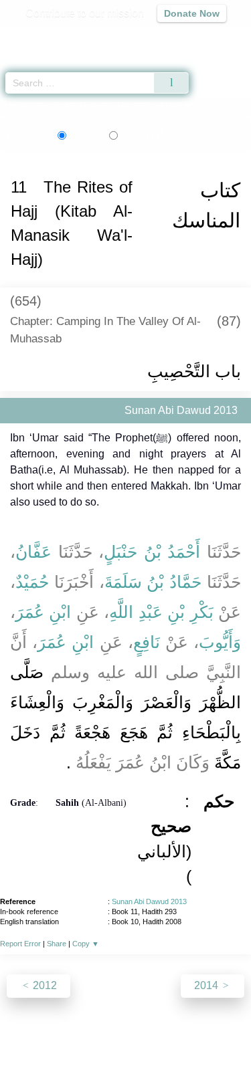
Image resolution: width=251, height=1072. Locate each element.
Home (16, 106)
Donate (125, 1049)
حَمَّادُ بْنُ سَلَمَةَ (153, 581)
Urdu (142, 135)
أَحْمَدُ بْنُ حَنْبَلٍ (152, 551)
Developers (159, 1033)
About (29, 1033)
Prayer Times (158, 37)
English (84, 135)
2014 (207, 985)
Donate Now (192, 13)
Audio (211, 37)
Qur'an (53, 37)
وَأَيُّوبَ (220, 642)
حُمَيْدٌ (32, 581)
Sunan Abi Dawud (71, 106)
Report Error (20, 944)
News (64, 1033)
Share (56, 944)
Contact (213, 1033)
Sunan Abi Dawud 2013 (149, 901)
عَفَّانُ (33, 551)
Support (105, 1033)
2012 (43, 985)
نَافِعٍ (146, 642)
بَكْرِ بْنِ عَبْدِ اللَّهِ (161, 612)
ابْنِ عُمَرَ (43, 612)
